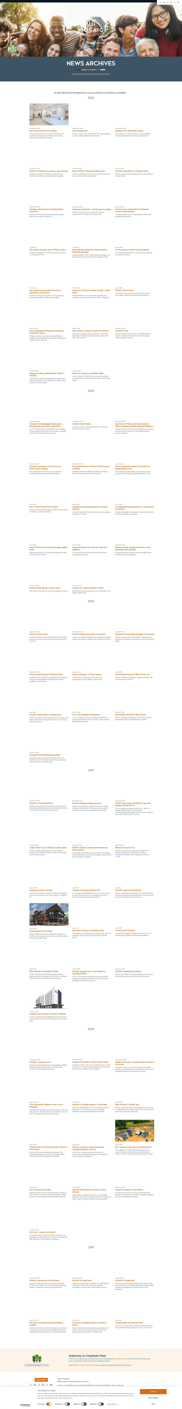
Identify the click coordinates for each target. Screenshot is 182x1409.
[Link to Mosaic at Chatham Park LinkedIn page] (171, 2)
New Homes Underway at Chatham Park (133, 1147)
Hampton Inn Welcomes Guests (129, 131)
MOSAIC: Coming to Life (40, 1062)
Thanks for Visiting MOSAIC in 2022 (87, 588)
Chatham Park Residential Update (44, 755)
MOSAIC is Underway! (125, 1280)
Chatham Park (121, 1359)
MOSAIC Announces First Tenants (44, 1280)
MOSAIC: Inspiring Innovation (128, 971)
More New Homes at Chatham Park (88, 930)
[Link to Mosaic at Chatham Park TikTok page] (167, 2)
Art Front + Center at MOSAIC (42, 1232)
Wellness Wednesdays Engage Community (134, 634)
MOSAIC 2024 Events (124, 290)
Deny (153, 1404)
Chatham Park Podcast (87, 1365)
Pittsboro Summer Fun (125, 848)
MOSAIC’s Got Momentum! (41, 803)
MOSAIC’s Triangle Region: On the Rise (89, 1105)
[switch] (67, 1404)
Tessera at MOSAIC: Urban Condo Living (90, 1062)
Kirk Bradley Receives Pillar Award (130, 715)
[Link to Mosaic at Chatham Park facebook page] (164, 2)
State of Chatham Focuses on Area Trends (48, 171)
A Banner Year (121, 331)
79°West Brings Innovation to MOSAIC (88, 634)
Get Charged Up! (79, 131)
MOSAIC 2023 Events (81, 424)
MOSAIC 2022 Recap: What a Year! (44, 588)
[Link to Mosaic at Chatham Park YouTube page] (178, 2)
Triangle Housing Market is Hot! (86, 890)
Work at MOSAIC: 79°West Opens (87, 674)
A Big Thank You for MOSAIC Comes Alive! (48, 848)
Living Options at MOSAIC (40, 931)
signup (90, 93)
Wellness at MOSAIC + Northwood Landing (91, 209)
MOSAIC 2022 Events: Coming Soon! (45, 715)
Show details (111, 1404)
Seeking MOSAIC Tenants (40, 890)
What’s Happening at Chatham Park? (46, 674)
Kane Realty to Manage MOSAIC (43, 971)
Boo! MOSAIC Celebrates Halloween (88, 171)
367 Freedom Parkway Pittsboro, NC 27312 (74, 1381)
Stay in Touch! (41, 1380)
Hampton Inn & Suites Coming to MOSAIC (47, 1014)
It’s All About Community (40, 1190)
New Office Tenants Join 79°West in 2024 (47, 250)
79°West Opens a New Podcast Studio (132, 250)
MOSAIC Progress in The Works (129, 1190)
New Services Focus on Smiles (43, 131)
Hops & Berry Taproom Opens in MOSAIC (90, 331)
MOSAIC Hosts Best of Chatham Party (131, 171)
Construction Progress (125, 930)
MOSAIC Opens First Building (128, 890)
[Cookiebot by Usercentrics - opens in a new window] (25, 1405)
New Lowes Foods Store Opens (43, 507)
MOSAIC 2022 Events (38, 634)
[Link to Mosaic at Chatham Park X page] (174, 2)
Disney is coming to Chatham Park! (87, 373)
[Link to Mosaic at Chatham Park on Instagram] (160, 2)
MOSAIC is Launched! (82, 1280)
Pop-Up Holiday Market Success (86, 803)
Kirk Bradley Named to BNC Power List (132, 674)
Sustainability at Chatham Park (129, 1323)
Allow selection (153, 1398)
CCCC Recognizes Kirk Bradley (86, 715)
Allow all (153, 1391)
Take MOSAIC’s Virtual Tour (127, 1105)
